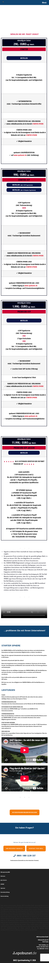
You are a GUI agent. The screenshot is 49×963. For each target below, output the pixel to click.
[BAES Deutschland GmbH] (2, 2)
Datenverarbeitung (4, 896)
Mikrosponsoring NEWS (5, 872)
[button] (24, 58)
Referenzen (3, 876)
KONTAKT (2, 884)
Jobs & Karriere (4, 880)
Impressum (3, 888)
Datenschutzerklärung (5, 892)
